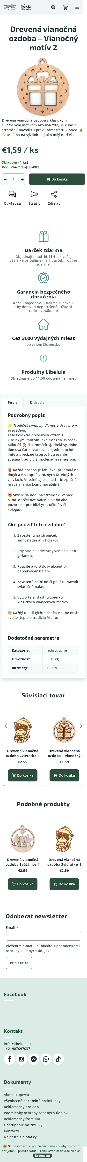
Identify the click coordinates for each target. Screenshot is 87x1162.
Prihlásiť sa (19, 963)
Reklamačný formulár (22, 1119)
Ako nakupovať (16, 1094)
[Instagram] (21, 1059)
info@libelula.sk (17, 1043)
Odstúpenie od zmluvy (23, 1125)
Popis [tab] (12, 402)
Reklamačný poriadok (22, 1106)
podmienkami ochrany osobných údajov (43, 948)
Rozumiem (42, 1156)
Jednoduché (57, 650)
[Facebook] (9, 1059)
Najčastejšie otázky (20, 1137)
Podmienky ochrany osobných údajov (35, 1113)
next (81, 726)
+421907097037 (17, 1048)
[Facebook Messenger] (33, 1059)
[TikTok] (58, 1059)
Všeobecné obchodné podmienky (32, 1100)
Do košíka (59, 179)
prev (6, 726)
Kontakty (11, 1131)
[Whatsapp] (45, 1059)
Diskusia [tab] (37, 402)
